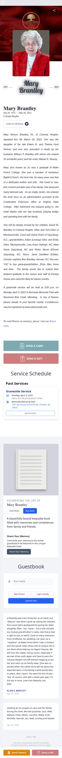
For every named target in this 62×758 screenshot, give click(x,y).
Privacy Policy (22, 745)
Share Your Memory (18, 551)
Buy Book (30, 510)
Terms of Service (39, 745)
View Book (14, 510)
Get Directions (30, 413)
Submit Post (31, 600)
